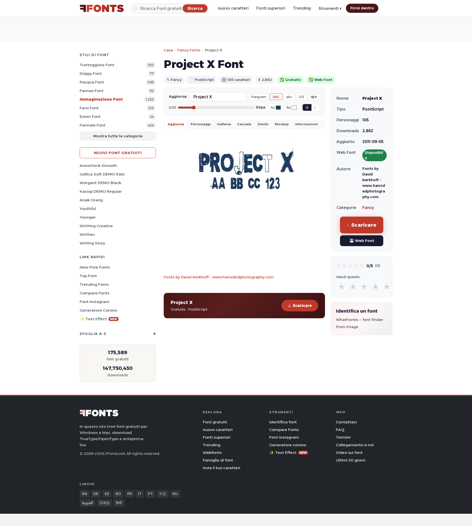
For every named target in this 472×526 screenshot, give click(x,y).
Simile (263, 124)
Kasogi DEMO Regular (101, 191)
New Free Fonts (95, 267)
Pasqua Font (92, 82)
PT (150, 494)
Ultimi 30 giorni (350, 460)
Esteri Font (90, 116)
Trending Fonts (94, 284)
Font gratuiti (215, 422)
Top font (88, 275)
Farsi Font (89, 108)
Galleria (224, 124)
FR (129, 494)
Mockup (282, 124)
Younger (88, 217)
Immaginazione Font (101, 99)
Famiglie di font (218, 460)
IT (140, 494)
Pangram (258, 97)
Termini (343, 437)
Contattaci (346, 422)
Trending (302, 8)
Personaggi (201, 124)
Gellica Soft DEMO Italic (102, 174)
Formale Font (92, 125)
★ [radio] (341, 287)
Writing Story (92, 243)
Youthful (88, 208)
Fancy (368, 207)
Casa (168, 50)
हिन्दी (119, 503)
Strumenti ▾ (330, 8)
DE (95, 494)
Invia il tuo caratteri (221, 467)
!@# (313, 97)
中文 (162, 494)
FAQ (340, 429)
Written (87, 234)
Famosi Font (91, 90)
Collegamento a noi (355, 445)
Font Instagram (94, 301)
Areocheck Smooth (98, 165)
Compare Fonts (94, 293)
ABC (276, 97)
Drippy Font (91, 73)
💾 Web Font (361, 240)
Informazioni (306, 124)
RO (118, 494)
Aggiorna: (178, 96)
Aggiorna (176, 124)
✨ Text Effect (98, 319)
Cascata (244, 124)
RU (175, 494)
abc (289, 97)
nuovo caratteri (233, 8)
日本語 (104, 503)
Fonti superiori (270, 8)
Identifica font (283, 422)
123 (301, 97)
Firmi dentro (362, 8)
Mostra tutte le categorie (118, 136)
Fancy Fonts (188, 50)
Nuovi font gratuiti (118, 152)
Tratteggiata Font (97, 65)
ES (107, 494)
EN (84, 494)
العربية (87, 503)
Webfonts (212, 452)
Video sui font (349, 452)
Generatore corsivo (98, 310)
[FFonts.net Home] (102, 8)
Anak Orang (91, 200)
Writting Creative (96, 225)
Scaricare (302, 305)
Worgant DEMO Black (100, 182)
